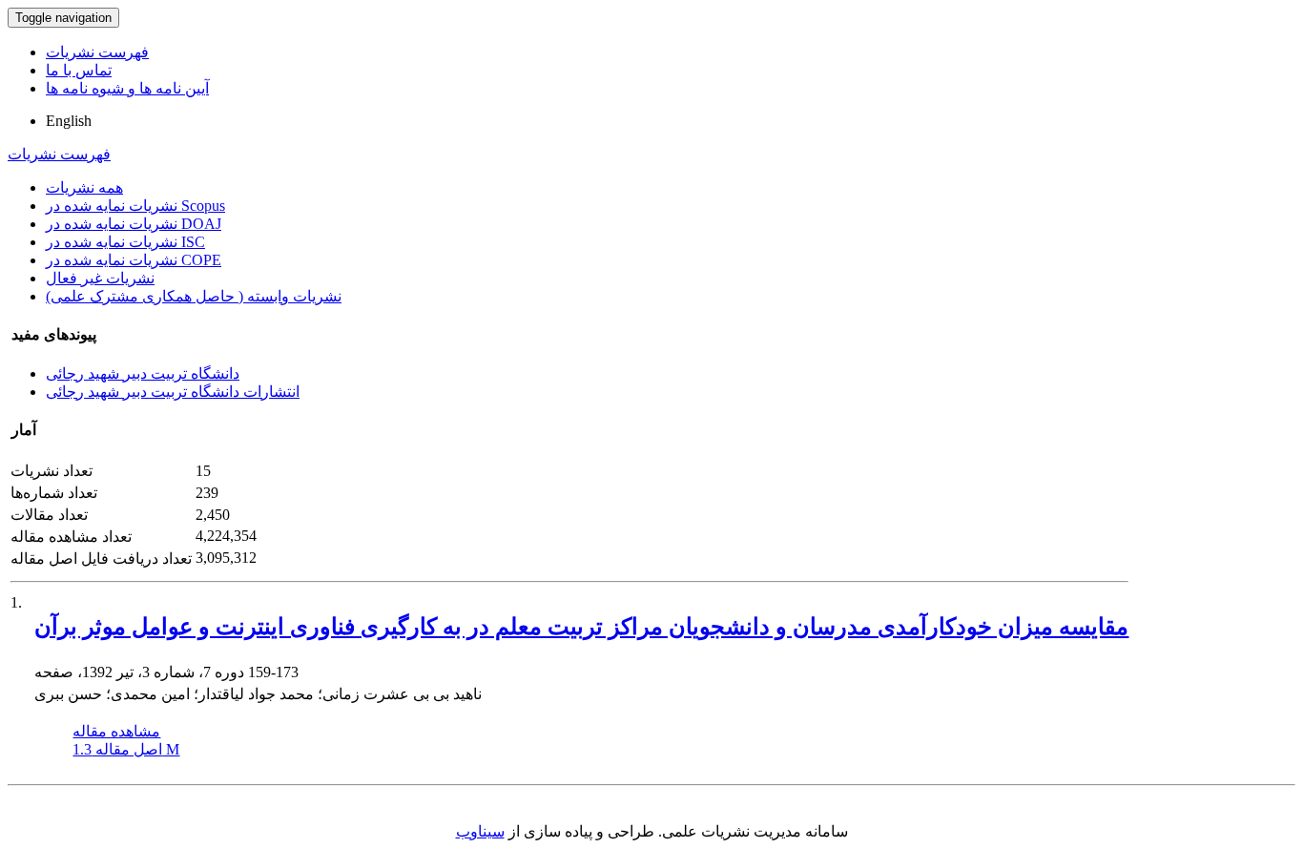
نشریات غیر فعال (100, 278)
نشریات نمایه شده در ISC (125, 242)
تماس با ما (79, 70)
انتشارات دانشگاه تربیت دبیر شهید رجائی (173, 391)
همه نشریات (84, 187)
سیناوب (480, 831)
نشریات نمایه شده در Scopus (135, 205)
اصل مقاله (125, 749)
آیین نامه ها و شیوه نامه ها (127, 88)
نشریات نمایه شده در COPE (133, 260)
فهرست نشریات (97, 52)
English (69, 121)
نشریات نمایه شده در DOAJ (133, 224)
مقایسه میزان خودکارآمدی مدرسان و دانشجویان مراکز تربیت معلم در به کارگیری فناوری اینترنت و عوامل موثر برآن (581, 626)
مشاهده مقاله (116, 731)
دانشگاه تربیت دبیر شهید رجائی (142, 373)
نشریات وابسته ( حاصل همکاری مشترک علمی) (193, 296)
